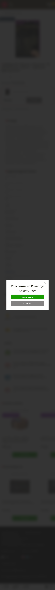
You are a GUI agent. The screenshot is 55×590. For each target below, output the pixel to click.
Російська (27, 303)
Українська (27, 297)
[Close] (45, 283)
